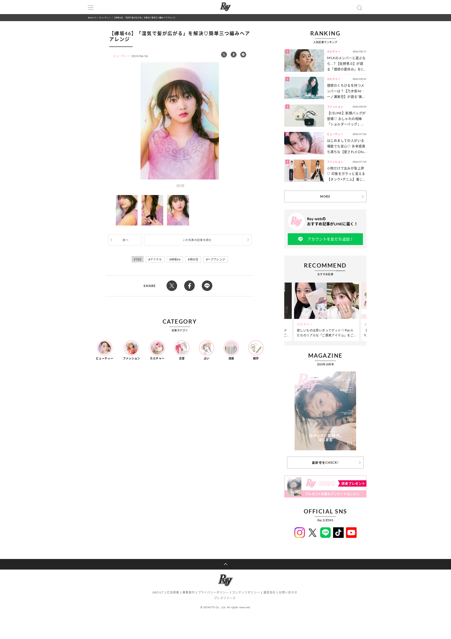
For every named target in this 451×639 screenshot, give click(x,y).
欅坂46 (176, 259)
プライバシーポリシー (213, 592)
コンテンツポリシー (246, 592)
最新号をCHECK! (325, 462)
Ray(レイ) (92, 17)
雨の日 (194, 259)
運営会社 (269, 592)
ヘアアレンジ (216, 259)
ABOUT (158, 592)
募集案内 (189, 592)
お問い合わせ (288, 592)
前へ (125, 240)
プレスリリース (225, 598)
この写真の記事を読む (197, 240)
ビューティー (105, 17)
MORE (325, 196)
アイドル (156, 259)
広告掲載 (173, 592)
